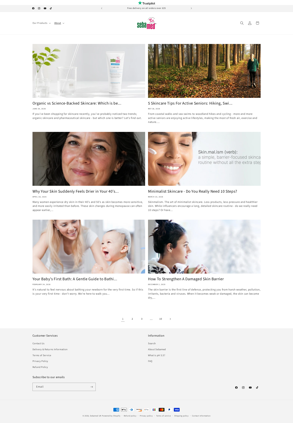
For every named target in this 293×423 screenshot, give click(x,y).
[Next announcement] (191, 8)
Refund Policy (40, 367)
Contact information (201, 415)
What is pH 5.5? (156, 355)
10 (160, 319)
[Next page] (170, 319)
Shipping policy (181, 415)
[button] (41, 23)
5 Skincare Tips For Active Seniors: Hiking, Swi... (190, 103)
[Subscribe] (92, 387)
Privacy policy (146, 415)
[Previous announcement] (101, 8)
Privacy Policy (40, 361)
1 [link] (123, 319)
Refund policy (130, 415)
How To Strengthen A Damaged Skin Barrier (186, 279)
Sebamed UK (95, 415)
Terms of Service (42, 355)
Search (152, 343)
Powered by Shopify (111, 415)
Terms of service (163, 415)
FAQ (150, 361)
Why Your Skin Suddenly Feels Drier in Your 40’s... (76, 191)
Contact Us (39, 343)
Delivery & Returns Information (50, 349)
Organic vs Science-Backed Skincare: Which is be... (77, 103)
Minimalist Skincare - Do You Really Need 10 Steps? (192, 191)
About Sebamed (157, 349)
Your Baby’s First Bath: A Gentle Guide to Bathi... (75, 279)
